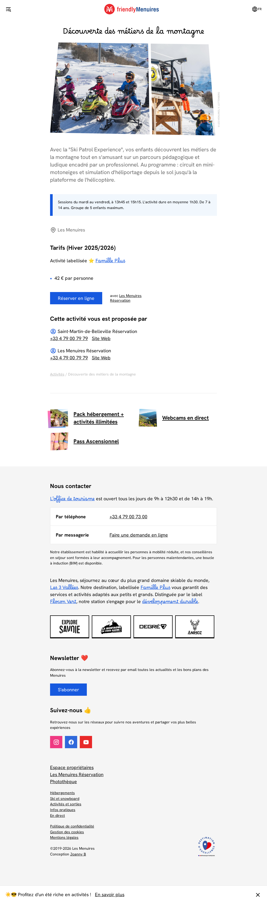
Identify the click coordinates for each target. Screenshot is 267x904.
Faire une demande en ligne (139, 535)
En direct (57, 815)
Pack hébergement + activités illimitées (99, 418)
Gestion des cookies (67, 832)
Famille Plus (110, 262)
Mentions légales (64, 837)
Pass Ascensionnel (96, 441)
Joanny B (78, 854)
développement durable (170, 603)
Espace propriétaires (72, 767)
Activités (57, 374)
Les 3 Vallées (64, 589)
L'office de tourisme (72, 500)
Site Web (101, 338)
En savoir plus (109, 894)
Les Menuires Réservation (77, 774)
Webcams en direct (185, 417)
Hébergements (62, 792)
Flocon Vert (63, 603)
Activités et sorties (65, 804)
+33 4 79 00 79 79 (69, 338)
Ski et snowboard (64, 798)
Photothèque (63, 781)
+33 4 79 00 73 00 (128, 517)
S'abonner (68, 690)
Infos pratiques (62, 809)
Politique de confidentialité (72, 826)
